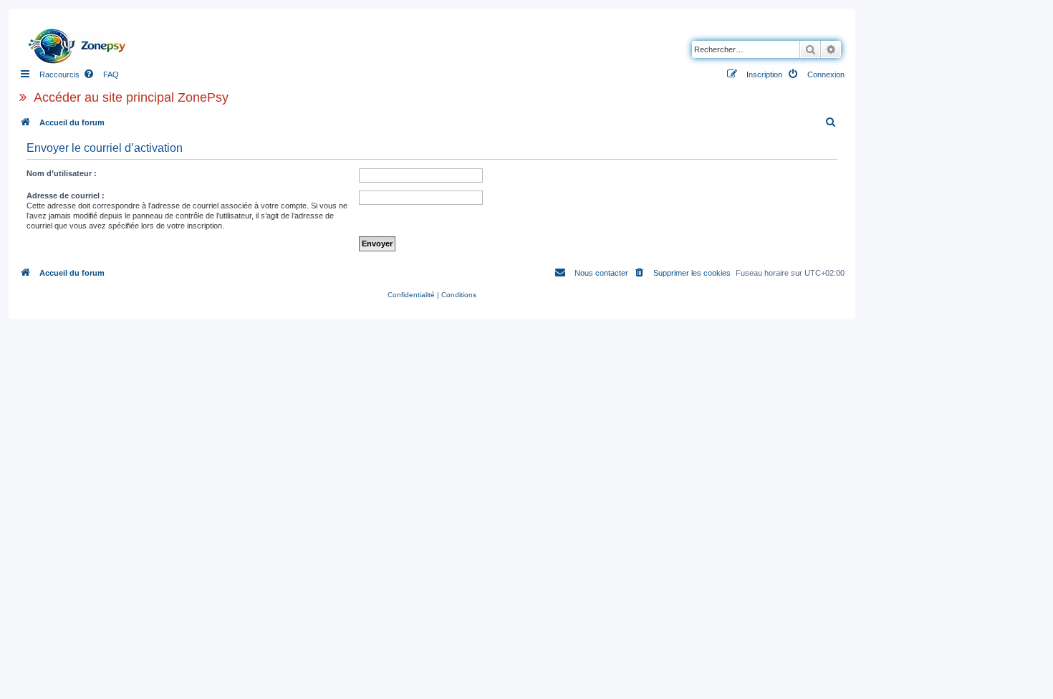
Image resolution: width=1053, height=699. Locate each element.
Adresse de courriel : (66, 195)
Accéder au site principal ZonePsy (131, 97)
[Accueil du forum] (81, 42)
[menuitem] (101, 74)
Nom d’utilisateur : (62, 173)
